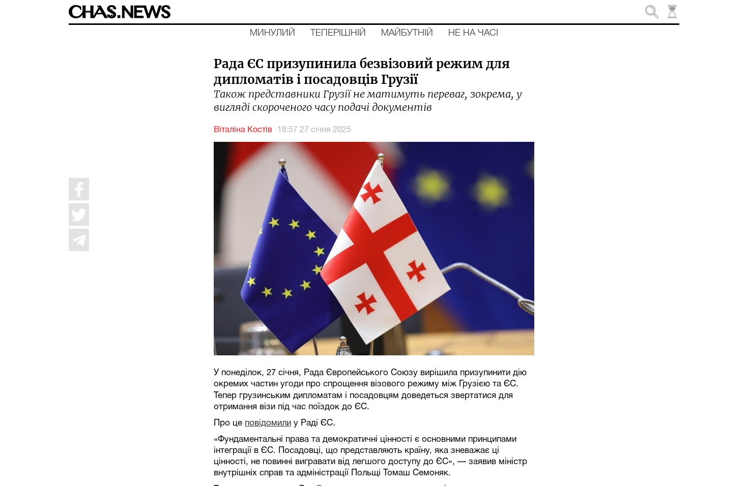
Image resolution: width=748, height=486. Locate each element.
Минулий (272, 33)
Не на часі (473, 33)
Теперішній (338, 33)
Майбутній (407, 33)
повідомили (268, 423)
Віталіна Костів (243, 130)
